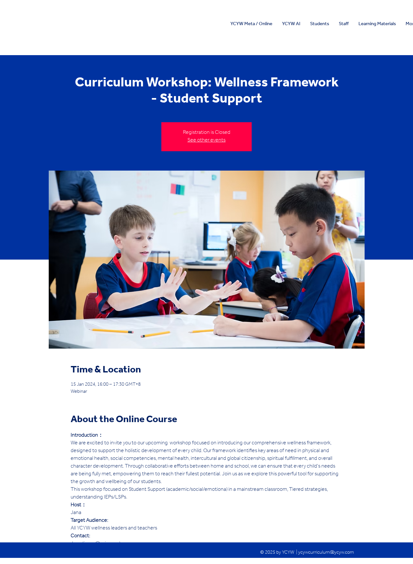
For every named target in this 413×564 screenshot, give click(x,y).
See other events (206, 140)
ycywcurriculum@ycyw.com (326, 552)
